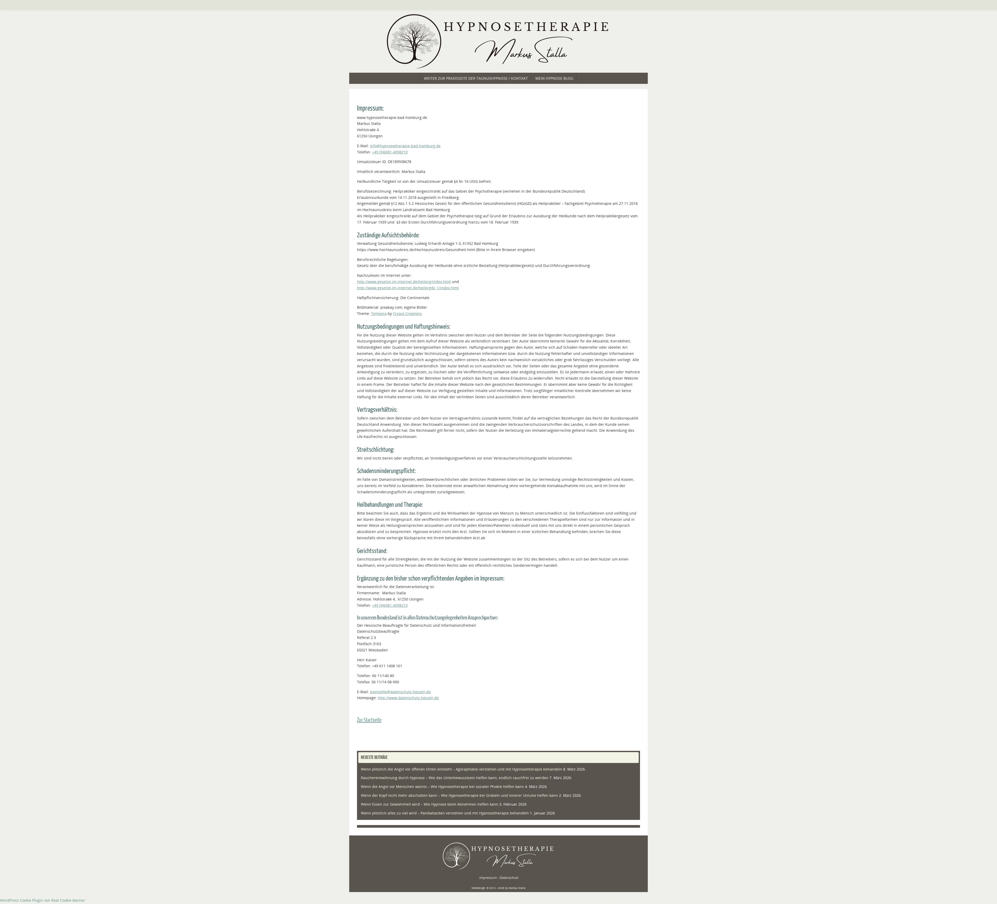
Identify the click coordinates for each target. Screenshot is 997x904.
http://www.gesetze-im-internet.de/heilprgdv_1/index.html (408, 287)
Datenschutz (508, 877)
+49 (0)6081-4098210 (390, 152)
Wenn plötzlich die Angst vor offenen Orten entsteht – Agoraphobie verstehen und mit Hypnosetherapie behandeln (461, 769)
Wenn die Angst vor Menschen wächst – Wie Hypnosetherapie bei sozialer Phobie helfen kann (442, 786)
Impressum (488, 877)
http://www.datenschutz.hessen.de (408, 697)
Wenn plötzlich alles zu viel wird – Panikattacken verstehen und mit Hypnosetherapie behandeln (445, 813)
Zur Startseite (369, 720)
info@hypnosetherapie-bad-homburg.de (405, 145)
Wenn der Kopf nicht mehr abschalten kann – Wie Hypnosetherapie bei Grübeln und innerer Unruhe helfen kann (459, 795)
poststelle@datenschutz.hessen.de (400, 691)
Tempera (379, 313)
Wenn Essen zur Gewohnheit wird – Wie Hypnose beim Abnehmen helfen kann (429, 804)
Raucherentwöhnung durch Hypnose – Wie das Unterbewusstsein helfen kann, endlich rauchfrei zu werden (454, 777)
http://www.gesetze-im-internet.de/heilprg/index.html (404, 281)
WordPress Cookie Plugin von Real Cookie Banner (42, 900)
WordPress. (634, 900)
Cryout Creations (407, 313)
